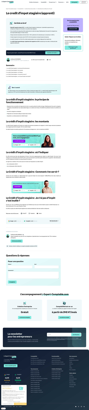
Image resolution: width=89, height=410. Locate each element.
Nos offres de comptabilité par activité (38, 360)
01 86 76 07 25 (7, 361)
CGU (17, 406)
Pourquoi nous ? (52, 2)
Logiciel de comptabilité (56, 358)
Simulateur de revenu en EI (36, 376)
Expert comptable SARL (35, 384)
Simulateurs (71, 358)
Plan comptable (72, 369)
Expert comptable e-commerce (37, 392)
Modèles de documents (73, 360)
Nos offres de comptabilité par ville (37, 364)
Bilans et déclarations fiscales (57, 362)
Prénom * (10, 264)
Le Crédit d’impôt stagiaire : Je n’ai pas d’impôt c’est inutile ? (19, 76)
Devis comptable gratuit (10, 365)
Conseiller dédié (72, 384)
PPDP (14, 406)
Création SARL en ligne (56, 376)
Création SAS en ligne (56, 378)
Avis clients (71, 377)
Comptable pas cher (35, 358)
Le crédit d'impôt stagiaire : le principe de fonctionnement (18, 68)
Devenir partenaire (73, 378)
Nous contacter (72, 382)
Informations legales (8, 406)
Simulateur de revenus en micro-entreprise (39, 378)
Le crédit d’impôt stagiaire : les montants (15, 70)
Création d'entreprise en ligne (57, 370)
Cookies (20, 406)
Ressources (61, 2)
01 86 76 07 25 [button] (83, 2)
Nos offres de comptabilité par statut (38, 362)
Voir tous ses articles (16, 241)
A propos (71, 375)
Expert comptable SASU (35, 388)
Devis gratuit (74, 2)
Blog (70, 365)
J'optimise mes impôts (52, 52)
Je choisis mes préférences (7, 403)
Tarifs (67, 2)
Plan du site (71, 386)
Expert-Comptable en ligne (11, 8)
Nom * (35, 264)
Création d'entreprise (33, 2)
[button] (3, 408)
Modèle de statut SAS (35, 370)
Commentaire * (11, 270)
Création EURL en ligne (56, 374)
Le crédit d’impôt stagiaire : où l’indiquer (15, 72)
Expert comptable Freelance (36, 390)
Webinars (71, 364)
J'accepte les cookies (20, 403)
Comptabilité (43, 2)
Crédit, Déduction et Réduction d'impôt (44, 8)
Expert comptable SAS (35, 382)
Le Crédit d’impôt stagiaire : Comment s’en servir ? (17, 74)
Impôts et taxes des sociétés (30, 8)
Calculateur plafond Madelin (36, 380)
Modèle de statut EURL (35, 372)
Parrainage (71, 380)
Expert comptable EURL (35, 386)
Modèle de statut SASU (35, 374)
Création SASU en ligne (56, 372)
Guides (70, 362)
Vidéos (70, 367)
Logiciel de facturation (56, 360)
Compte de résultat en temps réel (58, 364)
